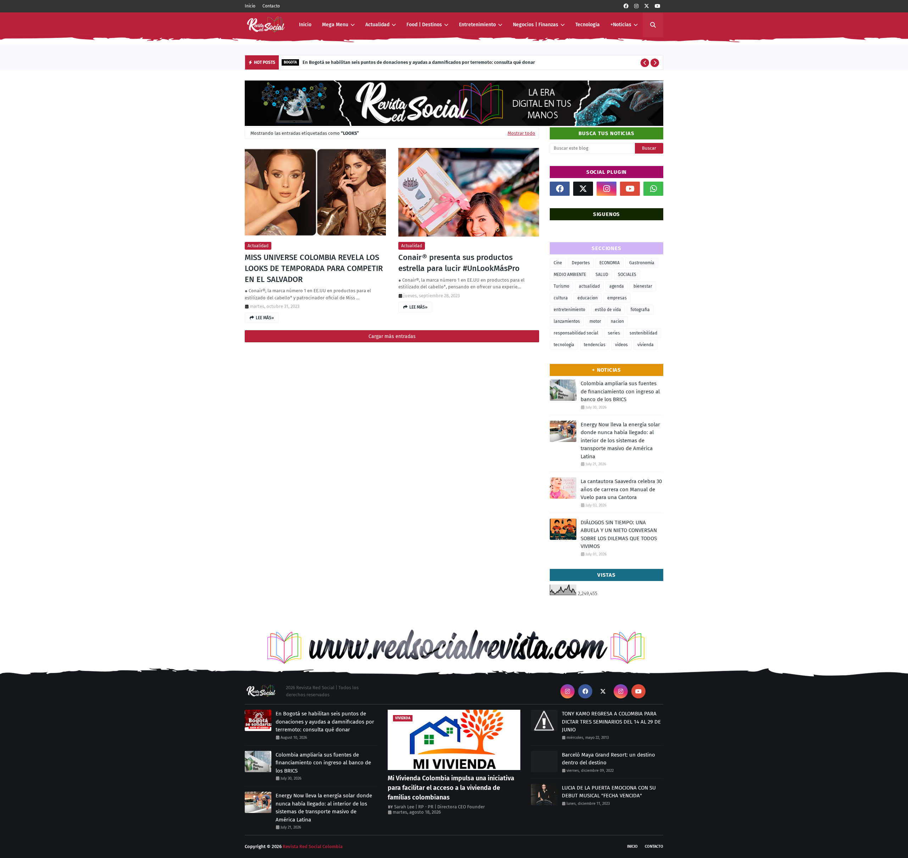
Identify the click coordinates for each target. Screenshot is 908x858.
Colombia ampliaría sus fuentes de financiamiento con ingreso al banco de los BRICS (620, 391)
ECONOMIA (609, 262)
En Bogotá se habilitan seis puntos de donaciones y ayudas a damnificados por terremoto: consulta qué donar (419, 62)
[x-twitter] (646, 6)
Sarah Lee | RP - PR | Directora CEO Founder (439, 806)
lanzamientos (567, 321)
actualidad (258, 245)
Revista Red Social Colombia (313, 846)
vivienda (645, 344)
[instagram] (636, 6)
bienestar (642, 286)
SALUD (602, 274)
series (614, 333)
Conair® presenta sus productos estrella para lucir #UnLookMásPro (459, 263)
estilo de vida (608, 309)
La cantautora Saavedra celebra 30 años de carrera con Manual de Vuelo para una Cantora (621, 489)
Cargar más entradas (392, 336)
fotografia (640, 309)
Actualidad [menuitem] (377, 25)
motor (595, 321)
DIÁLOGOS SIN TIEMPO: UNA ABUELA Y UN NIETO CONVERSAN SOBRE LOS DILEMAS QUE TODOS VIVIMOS (619, 534)
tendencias (594, 344)
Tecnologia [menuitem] (587, 25)
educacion (587, 297)
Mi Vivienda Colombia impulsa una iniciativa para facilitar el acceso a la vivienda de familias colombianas (451, 787)
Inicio (250, 6)
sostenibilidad (643, 333)
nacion (617, 321)
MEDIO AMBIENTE (570, 274)
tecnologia (564, 344)
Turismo (561, 286)
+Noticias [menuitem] (620, 25)
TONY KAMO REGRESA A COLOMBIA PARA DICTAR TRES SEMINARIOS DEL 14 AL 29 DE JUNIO (611, 721)
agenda (616, 286)
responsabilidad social (576, 333)
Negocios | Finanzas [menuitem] (535, 25)
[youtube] (657, 6)
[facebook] (626, 6)
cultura (561, 297)
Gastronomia (641, 262)
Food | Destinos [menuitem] (424, 25)
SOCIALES (627, 274)
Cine (558, 262)
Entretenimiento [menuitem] (477, 25)
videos (621, 344)
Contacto (271, 6)
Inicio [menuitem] (305, 25)
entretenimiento (569, 309)
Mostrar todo (521, 133)
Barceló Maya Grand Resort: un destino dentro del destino (608, 759)
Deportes (581, 262)
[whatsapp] (653, 189)
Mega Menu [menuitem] (335, 25)
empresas (617, 297)
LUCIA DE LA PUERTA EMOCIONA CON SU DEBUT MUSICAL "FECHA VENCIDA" (609, 792)
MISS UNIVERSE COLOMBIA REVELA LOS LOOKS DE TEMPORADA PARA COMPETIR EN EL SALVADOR (314, 268)
